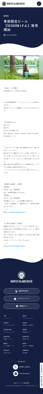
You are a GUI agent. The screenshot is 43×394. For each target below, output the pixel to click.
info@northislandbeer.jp (17, 212)
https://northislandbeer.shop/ (14, 246)
